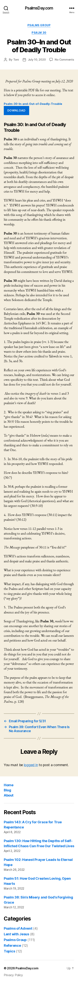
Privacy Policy (13, 975)
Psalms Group (39, 25)
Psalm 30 (39, 32)
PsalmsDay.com (39, 8)
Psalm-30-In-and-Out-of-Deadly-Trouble (33, 103)
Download (16, 110)
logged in (31, 765)
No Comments (64, 59)
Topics (9, 951)
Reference (12, 945)
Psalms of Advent (18, 928)
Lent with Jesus (16, 934)
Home (8, 785)
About (8, 795)
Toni (16, 59)
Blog (7, 790)
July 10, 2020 (37, 59)
